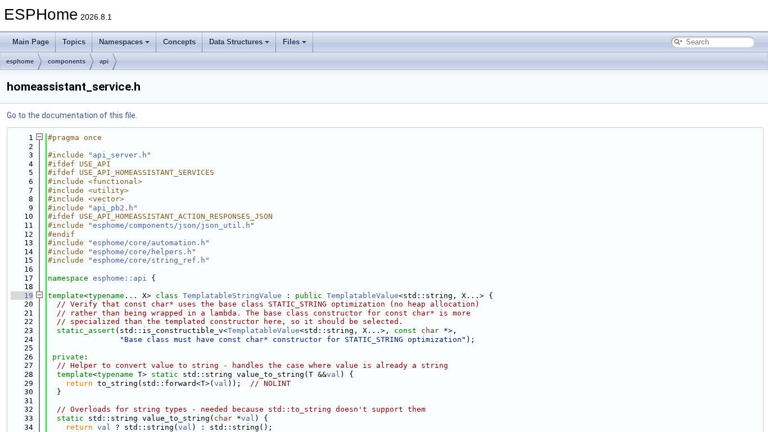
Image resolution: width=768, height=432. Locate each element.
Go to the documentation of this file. (72, 115)
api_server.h (120, 155)
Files (291, 42)
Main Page (30, 42)
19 (22, 295)
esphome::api (120, 278)
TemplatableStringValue (232, 295)
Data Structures (236, 42)
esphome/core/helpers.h (142, 252)
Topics (73, 42)
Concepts (179, 42)
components (66, 61)
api (104, 61)
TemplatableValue (363, 295)
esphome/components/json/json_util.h (171, 225)
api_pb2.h (113, 208)
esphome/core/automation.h (149, 242)
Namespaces (121, 42)
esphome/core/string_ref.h (149, 260)
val (333, 374)
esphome (20, 61)
